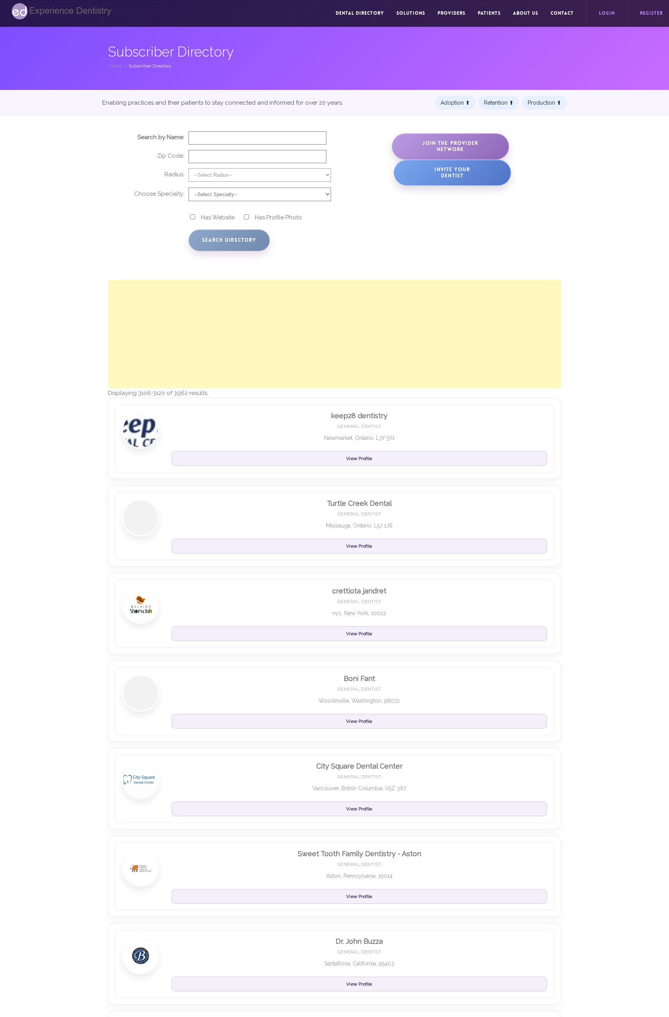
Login (607, 13)
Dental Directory (360, 13)
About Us (525, 13)
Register (651, 13)
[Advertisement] (334, 334)
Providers (451, 13)
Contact (562, 13)
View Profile (359, 458)
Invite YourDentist (452, 172)
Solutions (410, 13)
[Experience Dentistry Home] (61, 11)
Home (115, 66)
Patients (489, 13)
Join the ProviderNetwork (450, 146)
